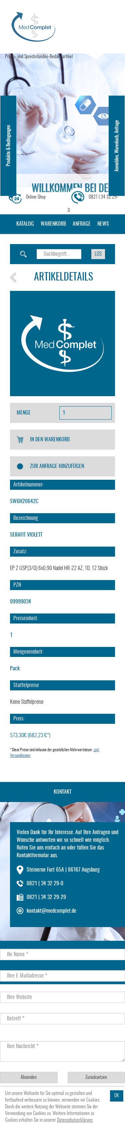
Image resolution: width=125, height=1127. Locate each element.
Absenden (29, 1077)
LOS (98, 254)
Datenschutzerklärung (75, 1120)
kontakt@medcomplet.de (51, 911)
